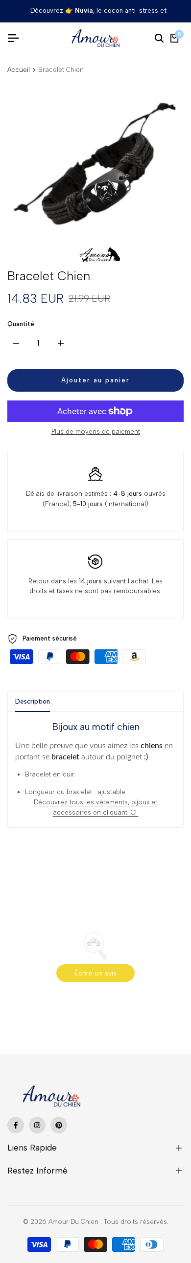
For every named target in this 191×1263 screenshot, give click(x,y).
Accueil (18, 69)
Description (32, 701)
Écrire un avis (95, 973)
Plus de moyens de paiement (95, 431)
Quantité (20, 324)
